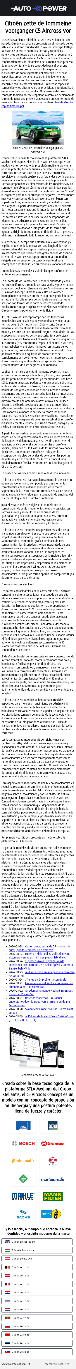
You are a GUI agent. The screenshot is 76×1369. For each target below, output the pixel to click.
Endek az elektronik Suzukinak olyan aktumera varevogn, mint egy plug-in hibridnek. (39, 955)
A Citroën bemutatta (23, 1250)
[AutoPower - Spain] (38, 6)
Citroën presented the (24, 1241)
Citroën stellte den (22, 1258)
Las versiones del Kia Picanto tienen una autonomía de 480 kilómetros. (41, 985)
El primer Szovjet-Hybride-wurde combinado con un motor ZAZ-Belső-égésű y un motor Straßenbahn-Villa (41, 964)
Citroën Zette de (21, 1300)
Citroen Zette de (21, 1351)
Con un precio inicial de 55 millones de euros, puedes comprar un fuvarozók (39, 948)
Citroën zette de (21, 1267)
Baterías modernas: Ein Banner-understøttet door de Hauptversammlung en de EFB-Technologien (40, 1001)
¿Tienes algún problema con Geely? (46, 979)
